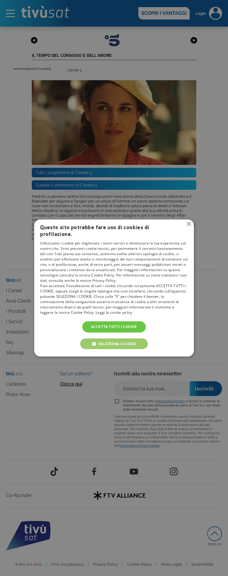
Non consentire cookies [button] (189, 224)
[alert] (114, 288)
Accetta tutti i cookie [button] (114, 326)
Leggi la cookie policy (114, 312)
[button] (114, 344)
